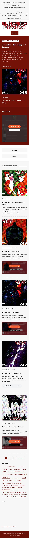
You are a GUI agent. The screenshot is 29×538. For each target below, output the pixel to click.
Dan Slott (16, 472)
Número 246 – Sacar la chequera (13, 427)
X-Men (23, 497)
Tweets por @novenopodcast (9, 526)
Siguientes (20, 458)
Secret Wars (18, 489)
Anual (16, 466)
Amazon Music (20, 101)
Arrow (19, 466)
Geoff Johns (17, 474)
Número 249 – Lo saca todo (11, 251)
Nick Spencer (15, 487)
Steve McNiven (13, 492)
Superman (21, 492)
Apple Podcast (6, 101)
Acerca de (14, 150)
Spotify (4, 103)
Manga (10, 485)
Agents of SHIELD (5, 466)
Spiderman (5, 492)
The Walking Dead (6, 494)
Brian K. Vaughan (13, 469)
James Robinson (19, 478)
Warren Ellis (9, 496)
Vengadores (4, 496)
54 (15, 458)
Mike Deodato (8, 487)
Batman (5, 469)
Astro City (22, 466)
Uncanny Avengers (22, 494)
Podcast (12, 198)
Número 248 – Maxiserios (10, 312)
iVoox (13, 101)
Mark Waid (20, 485)
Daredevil (21, 472)
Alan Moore (11, 467)
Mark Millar (15, 485)
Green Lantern (12, 478)
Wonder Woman (17, 496)
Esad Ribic (10, 474)
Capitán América (9, 471)
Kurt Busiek (16, 483)
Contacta (14, 156)
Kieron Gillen (11, 483)
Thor (12, 494)
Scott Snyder (12, 489)
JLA (13, 480)
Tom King (15, 494)
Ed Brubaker (6, 474)
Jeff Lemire (9, 480)
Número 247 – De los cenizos (11, 373)
